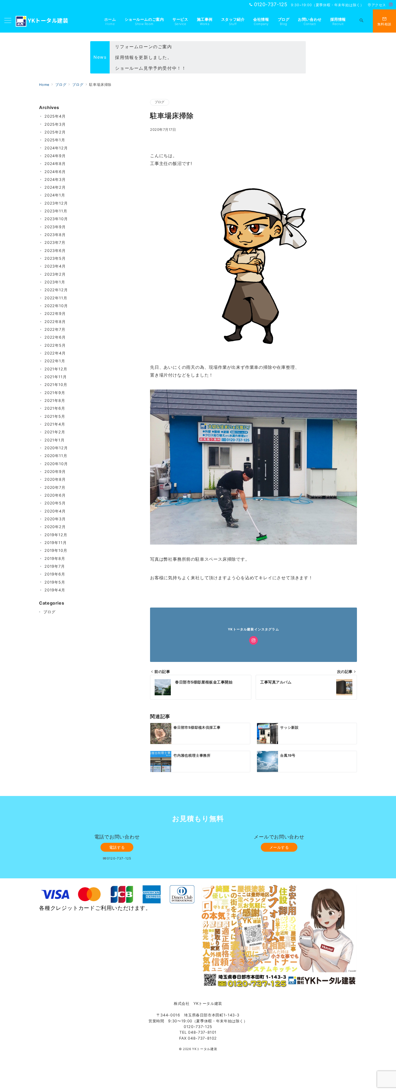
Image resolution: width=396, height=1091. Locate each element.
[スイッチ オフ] (361, 20)
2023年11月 (55, 211)
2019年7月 (54, 566)
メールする (279, 847)
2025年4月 (55, 116)
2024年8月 (55, 163)
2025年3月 (55, 124)
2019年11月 (55, 542)
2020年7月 (54, 487)
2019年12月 (55, 534)
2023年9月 (55, 226)
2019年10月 (55, 550)
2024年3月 (55, 179)
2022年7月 (54, 329)
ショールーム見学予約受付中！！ (150, 68)
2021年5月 (54, 416)
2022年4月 (55, 353)
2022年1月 (54, 361)
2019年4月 (54, 590)
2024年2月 (55, 187)
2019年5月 (54, 582)
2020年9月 (55, 471)
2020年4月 (55, 511)
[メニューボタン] (8, 21)
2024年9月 (55, 155)
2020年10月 (56, 463)
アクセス (378, 5)
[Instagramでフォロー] (391, 5)
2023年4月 (55, 266)
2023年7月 (54, 242)
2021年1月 (54, 440)
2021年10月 (55, 385)
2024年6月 (55, 171)
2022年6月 (55, 337)
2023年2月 (55, 274)
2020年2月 (55, 527)
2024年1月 (54, 195)
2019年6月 (54, 574)
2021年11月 (55, 376)
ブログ (160, 102)
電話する (117, 847)
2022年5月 (55, 345)
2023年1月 (54, 282)
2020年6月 (55, 495)
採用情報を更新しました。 (143, 57)
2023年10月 (56, 219)
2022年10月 (56, 305)
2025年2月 (55, 132)
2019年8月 (54, 558)
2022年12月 (56, 290)
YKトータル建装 (48, 20)
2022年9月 (55, 313)
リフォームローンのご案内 (143, 46)
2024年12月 (56, 148)
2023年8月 (55, 234)
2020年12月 (56, 447)
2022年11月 (55, 298)
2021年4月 (54, 424)
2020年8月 (55, 479)
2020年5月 (55, 503)
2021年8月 (54, 400)
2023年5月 (55, 258)
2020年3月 (55, 519)
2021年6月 (54, 408)
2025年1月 (54, 140)
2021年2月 (54, 432)
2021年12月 (55, 369)
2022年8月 (55, 321)
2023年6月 (55, 250)
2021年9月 (54, 392)
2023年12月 (56, 203)
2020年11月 (55, 456)
